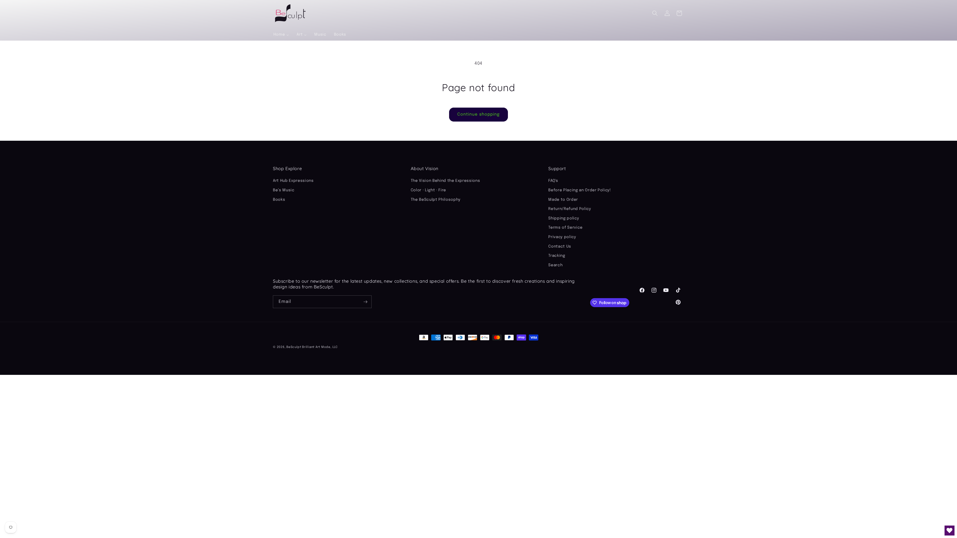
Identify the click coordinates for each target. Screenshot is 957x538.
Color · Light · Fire (428, 190)
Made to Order (563, 200)
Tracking (556, 256)
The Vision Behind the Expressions (445, 181)
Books (279, 200)
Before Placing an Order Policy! (579, 190)
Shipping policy (563, 218)
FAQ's (553, 181)
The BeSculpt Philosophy (436, 200)
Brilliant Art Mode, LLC (320, 347)
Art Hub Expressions (293, 181)
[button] (655, 13)
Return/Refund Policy (569, 209)
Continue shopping (478, 114)
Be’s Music (284, 190)
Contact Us (559, 247)
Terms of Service (565, 228)
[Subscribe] (365, 301)
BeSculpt (293, 347)
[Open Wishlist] (950, 531)
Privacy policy (562, 237)
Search (555, 265)
